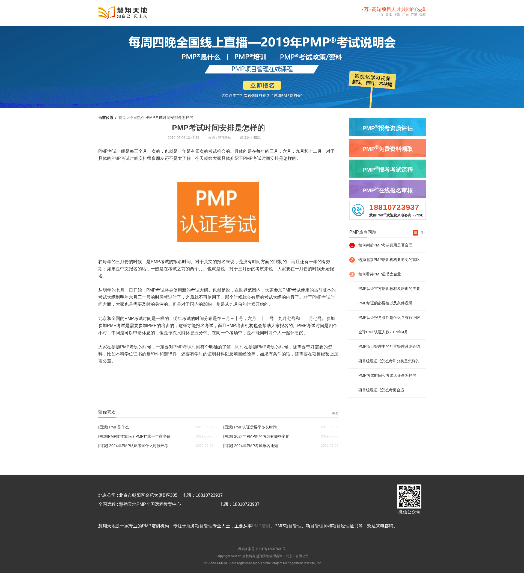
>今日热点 (136, 117)
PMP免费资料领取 (387, 148)
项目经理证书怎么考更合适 (381, 390)
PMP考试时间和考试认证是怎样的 (387, 375)
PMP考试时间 (124, 158)
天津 (388, 15)
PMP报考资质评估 (387, 127)
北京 (380, 15)
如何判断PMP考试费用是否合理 (385, 245)
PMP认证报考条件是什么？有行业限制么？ (392, 317)
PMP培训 (261, 526)
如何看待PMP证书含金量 (379, 274)
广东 (405, 15)
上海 (397, 15)
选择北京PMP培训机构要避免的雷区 (389, 259)
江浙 (414, 15)
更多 (335, 414)
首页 (122, 117)
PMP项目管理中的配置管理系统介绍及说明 (392, 346)
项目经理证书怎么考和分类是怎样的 (388, 361)
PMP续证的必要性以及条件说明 (385, 303)
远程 (422, 15)
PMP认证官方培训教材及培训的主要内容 (392, 288)
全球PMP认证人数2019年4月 (383, 332)
